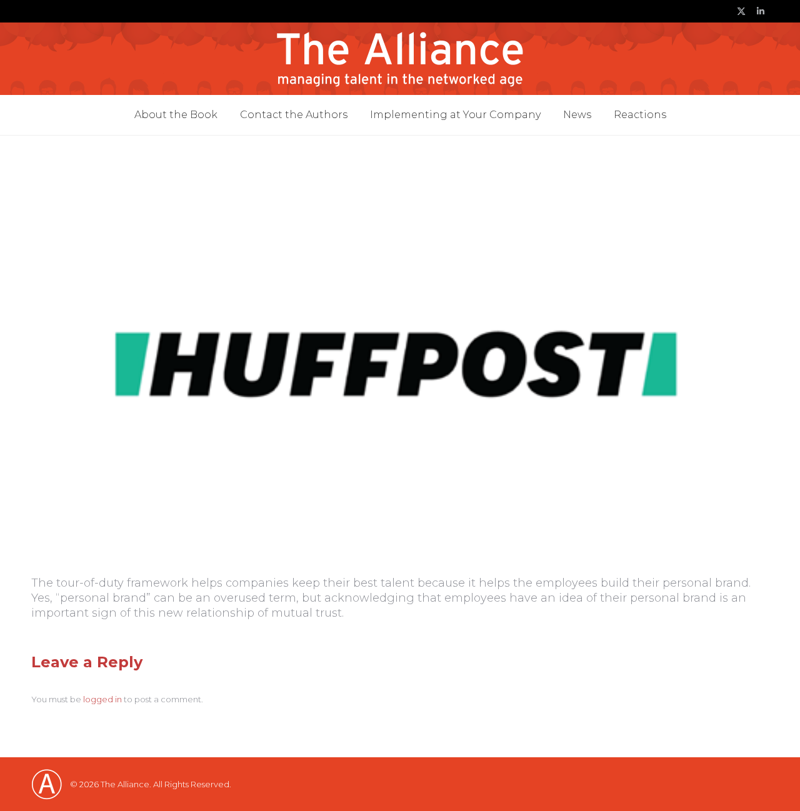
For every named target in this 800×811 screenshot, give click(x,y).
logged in (102, 699)
